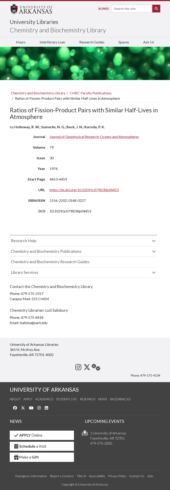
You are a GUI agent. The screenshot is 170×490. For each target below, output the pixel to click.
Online (30, 435)
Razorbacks (120, 399)
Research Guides (91, 42)
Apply (27, 399)
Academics (44, 399)
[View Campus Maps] (85, 434)
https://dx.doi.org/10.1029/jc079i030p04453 (84, 190)
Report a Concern (62, 476)
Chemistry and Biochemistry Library (58, 30)
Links (104, 8)
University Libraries (34, 21)
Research (87, 399)
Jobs (150, 476)
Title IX (81, 476)
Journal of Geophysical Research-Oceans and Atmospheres (94, 136)
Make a (29, 457)
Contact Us (136, 476)
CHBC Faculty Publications (91, 93)
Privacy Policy (117, 476)
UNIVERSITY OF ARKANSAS (44, 389)
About (15, 399)
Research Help (23, 240)
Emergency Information (31, 476)
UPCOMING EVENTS (104, 421)
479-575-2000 (101, 443)
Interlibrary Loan (52, 42)
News (102, 399)
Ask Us (148, 42)
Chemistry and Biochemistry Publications (46, 251)
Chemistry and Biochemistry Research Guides (50, 261)
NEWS (16, 421)
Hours (20, 42)
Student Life (66, 399)
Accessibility (97, 476)
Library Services (24, 272)
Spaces (123, 42)
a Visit (32, 446)
